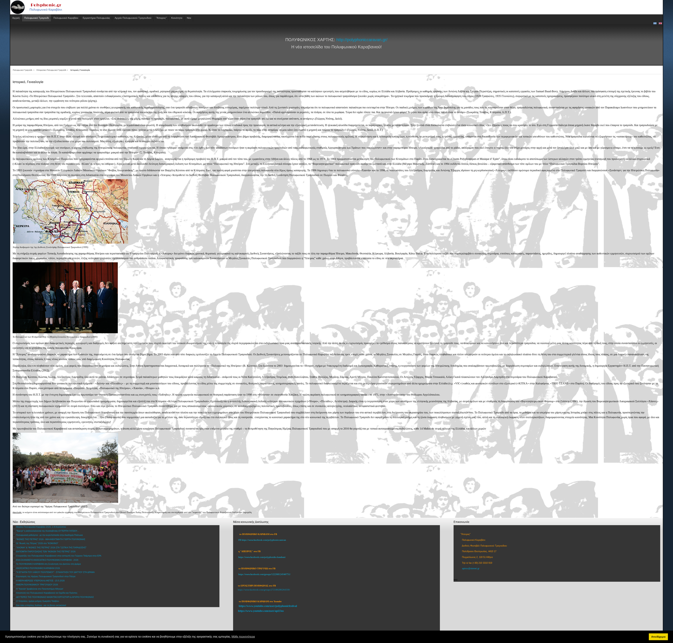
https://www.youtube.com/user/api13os (261, 610)
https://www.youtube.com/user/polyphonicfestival (268, 605)
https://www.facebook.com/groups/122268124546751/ (264, 574)
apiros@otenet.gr (470, 568)
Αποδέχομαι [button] (658, 636)
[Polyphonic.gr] (41, 7)
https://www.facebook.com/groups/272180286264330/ (264, 589)
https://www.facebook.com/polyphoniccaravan (264, 540)
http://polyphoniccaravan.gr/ (362, 39)
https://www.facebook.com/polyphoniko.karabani (261, 557)
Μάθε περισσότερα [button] (243, 636)
